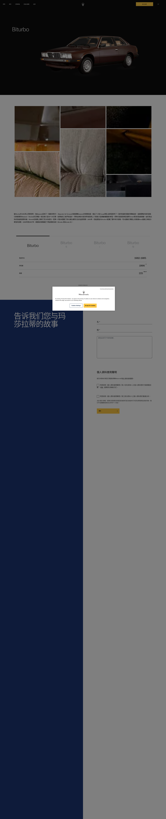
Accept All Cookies (90, 305)
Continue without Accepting (106, 289)
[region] (83, 299)
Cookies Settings (76, 305)
